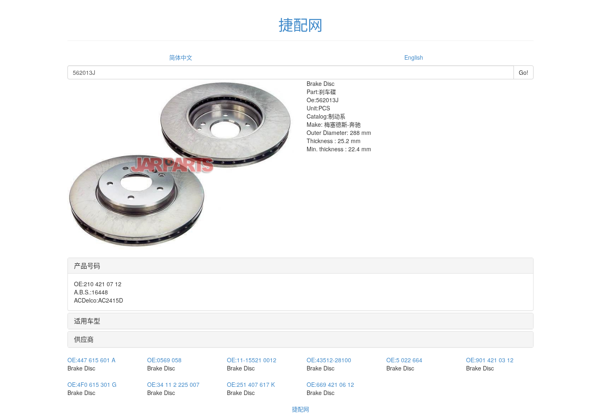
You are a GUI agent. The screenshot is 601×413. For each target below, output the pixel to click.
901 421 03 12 (490, 360)
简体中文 (180, 57)
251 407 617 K (251, 384)
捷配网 (300, 409)
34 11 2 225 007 (173, 384)
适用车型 (87, 320)
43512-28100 (329, 360)
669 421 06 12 (330, 384)
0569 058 (164, 360)
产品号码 (87, 265)
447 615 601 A (91, 360)
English (413, 57)
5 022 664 (404, 360)
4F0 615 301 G (92, 384)
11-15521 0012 (251, 360)
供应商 (84, 339)
